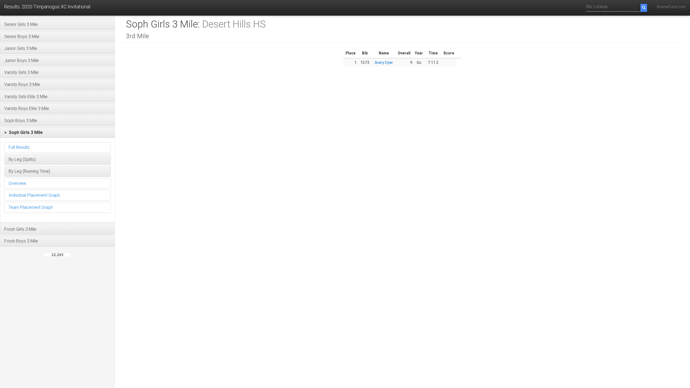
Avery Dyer (384, 62)
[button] (57, 24)
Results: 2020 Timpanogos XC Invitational (47, 7)
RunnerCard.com (671, 6)
